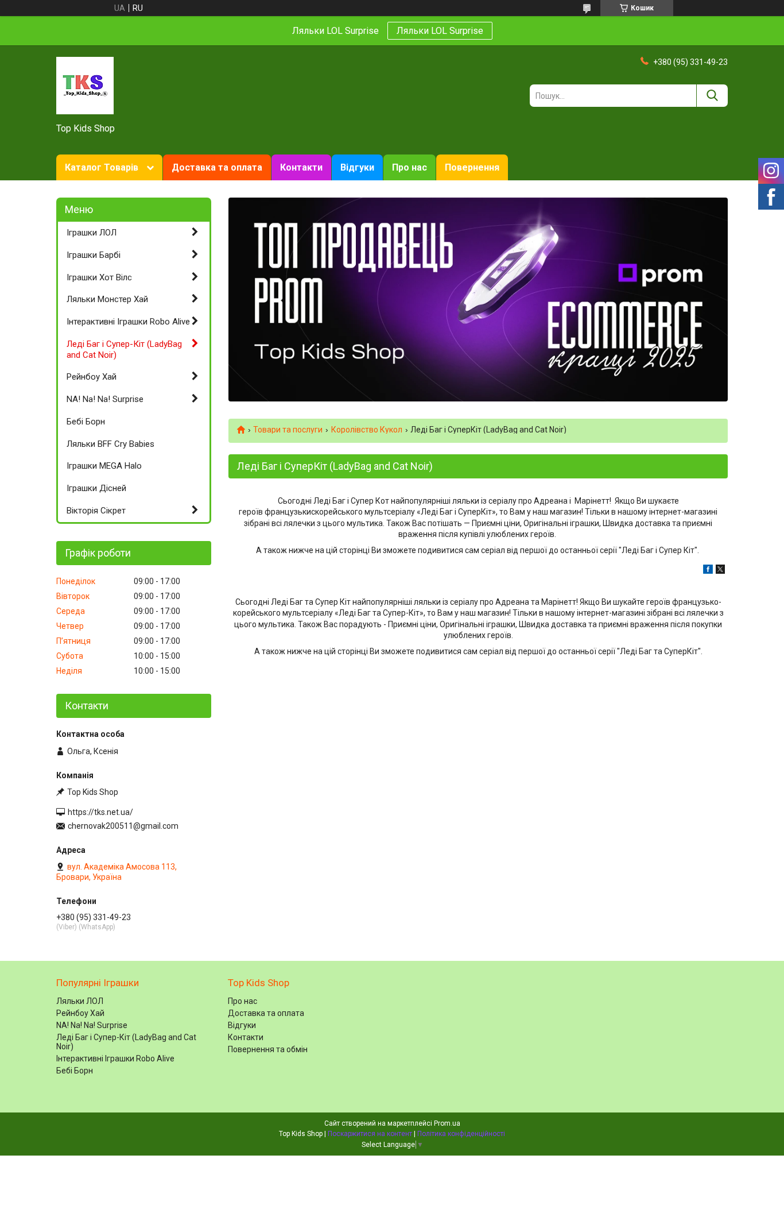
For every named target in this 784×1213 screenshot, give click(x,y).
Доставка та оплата (217, 167)
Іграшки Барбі (94, 255)
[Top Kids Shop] (85, 85)
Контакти (301, 167)
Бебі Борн (86, 421)
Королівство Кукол (366, 430)
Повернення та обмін (268, 1049)
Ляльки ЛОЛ (79, 1001)
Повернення (472, 167)
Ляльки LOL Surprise (440, 30)
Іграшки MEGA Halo (104, 466)
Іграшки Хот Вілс (99, 277)
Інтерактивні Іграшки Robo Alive (128, 321)
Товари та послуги (288, 430)
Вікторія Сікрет (96, 510)
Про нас (409, 167)
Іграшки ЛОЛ (92, 232)
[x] (720, 570)
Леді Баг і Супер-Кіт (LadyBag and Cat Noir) (124, 349)
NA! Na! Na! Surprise (105, 399)
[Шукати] (712, 95)
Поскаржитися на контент (370, 1134)
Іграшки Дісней (96, 488)
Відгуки (357, 167)
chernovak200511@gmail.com (123, 825)
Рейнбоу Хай (92, 377)
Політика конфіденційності (461, 1134)
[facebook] (708, 570)
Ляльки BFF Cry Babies (110, 444)
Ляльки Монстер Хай (107, 299)
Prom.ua (447, 1123)
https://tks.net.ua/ (100, 812)
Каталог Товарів (101, 167)
